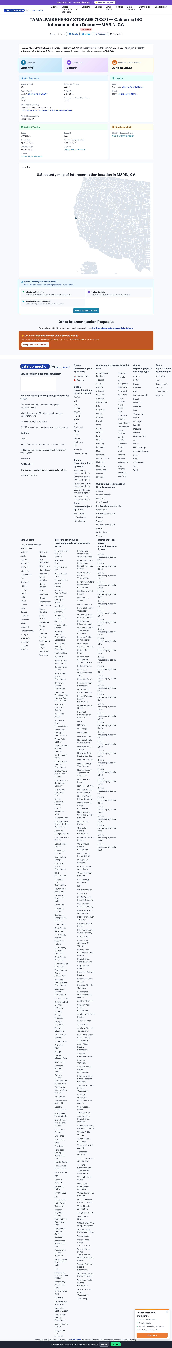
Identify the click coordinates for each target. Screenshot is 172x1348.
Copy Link (116, 34)
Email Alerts (109, 8)
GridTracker (161, 7)
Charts (119, 7)
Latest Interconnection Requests (69, 9)
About (54, 7)
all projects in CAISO (37, 94)
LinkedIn (88, 34)
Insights (98, 7)
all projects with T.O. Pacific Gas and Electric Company (47, 110)
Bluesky (75, 34)
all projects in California (132, 87)
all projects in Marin (127, 94)
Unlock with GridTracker (74, 149)
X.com (62, 34)
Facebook (102, 34)
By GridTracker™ (36, 11)
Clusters (86, 7)
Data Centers (131, 8)
